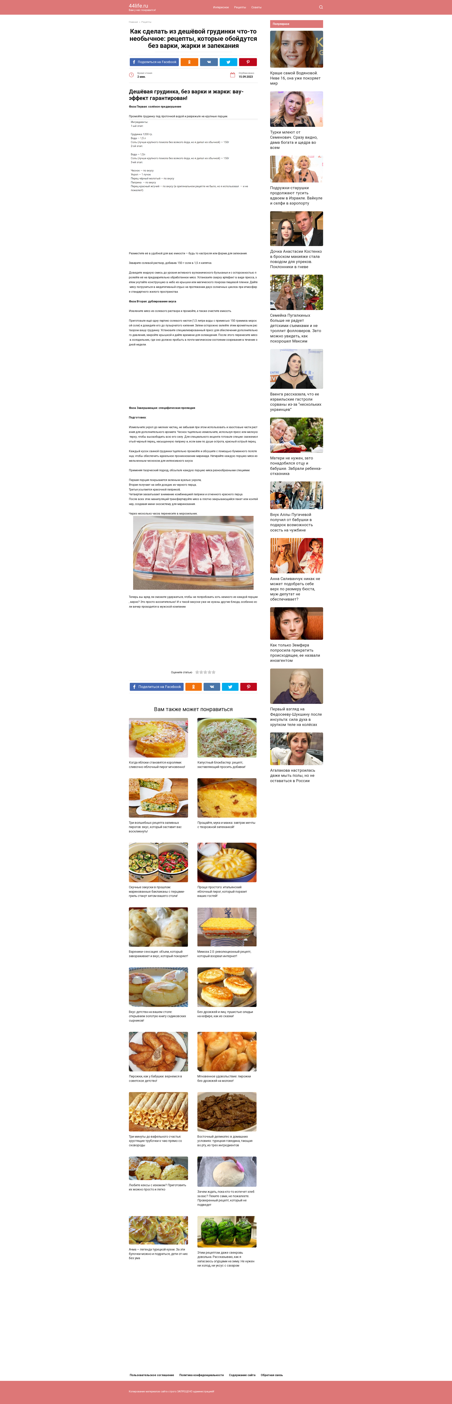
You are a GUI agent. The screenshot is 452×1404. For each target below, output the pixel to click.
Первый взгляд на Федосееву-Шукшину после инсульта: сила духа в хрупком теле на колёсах (296, 717)
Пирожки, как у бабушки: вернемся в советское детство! (155, 1079)
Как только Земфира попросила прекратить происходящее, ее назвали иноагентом (295, 653)
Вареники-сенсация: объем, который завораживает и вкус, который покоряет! (158, 954)
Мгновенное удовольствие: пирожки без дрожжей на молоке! (224, 1079)
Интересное (221, 7)
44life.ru (138, 6)
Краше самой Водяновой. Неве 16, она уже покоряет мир (295, 78)
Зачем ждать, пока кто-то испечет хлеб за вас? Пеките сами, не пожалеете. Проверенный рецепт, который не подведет (225, 1198)
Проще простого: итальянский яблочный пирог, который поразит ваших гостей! (222, 891)
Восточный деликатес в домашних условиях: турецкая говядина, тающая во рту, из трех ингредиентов (224, 1141)
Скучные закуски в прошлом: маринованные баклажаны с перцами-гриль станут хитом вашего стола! (157, 891)
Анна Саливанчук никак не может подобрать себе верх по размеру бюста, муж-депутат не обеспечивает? (295, 589)
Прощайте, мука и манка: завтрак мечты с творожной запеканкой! (226, 825)
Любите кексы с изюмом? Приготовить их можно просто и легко (157, 1187)
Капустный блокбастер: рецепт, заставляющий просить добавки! (221, 765)
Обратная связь (272, 1375)
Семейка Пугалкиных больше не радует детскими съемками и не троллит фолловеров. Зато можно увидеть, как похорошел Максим (295, 328)
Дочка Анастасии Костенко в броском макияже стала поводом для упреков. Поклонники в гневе (296, 259)
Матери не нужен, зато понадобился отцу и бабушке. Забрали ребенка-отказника (296, 466)
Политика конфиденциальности (201, 1375)
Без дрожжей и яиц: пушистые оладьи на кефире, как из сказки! (225, 1014)
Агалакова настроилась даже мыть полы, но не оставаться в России (292, 775)
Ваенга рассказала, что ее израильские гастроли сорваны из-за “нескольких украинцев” (295, 402)
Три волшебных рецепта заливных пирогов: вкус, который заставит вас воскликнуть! (155, 827)
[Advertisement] (193, 222)
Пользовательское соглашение (152, 1375)
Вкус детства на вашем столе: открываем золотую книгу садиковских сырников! (157, 1016)
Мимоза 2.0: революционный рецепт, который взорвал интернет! (224, 954)
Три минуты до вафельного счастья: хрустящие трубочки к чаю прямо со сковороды (155, 1141)
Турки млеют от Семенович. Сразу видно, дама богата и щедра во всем (293, 140)
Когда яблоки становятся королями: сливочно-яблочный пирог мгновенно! (157, 765)
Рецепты (240, 7)
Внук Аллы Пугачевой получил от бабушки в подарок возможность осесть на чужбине (291, 522)
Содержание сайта (242, 1375)
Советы (256, 7)
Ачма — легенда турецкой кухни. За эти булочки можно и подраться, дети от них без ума (158, 1254)
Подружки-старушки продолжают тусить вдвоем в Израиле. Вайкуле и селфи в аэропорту (296, 195)
